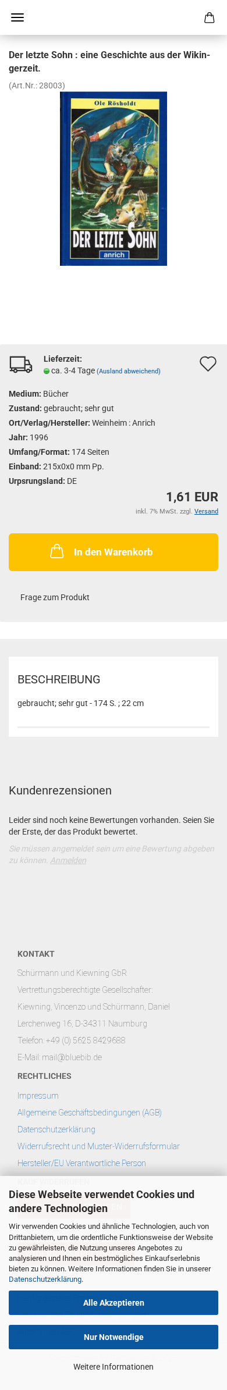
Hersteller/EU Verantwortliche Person (81, 1163)
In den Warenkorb (113, 552)
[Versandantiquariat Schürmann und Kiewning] (113, 17)
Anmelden (68, 860)
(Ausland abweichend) (129, 371)
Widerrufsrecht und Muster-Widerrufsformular (98, 1146)
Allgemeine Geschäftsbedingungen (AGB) (89, 1112)
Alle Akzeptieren (113, 1302)
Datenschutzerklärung (45, 1279)
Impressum (38, 1095)
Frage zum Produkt (55, 597)
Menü (17, 17)
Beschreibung (59, 679)
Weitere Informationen (113, 1366)
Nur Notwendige (114, 1337)
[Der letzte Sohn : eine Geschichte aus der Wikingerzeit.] (113, 177)
